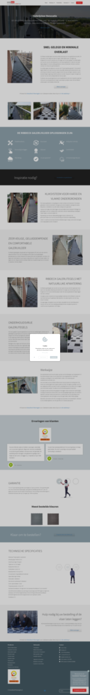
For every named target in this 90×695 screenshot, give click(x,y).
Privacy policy (45, 352)
